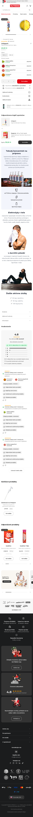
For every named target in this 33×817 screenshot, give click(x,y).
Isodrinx (8, 546)
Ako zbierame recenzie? (16, 342)
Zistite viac (16, 667)
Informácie (5, 320)
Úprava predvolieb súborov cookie (16, 806)
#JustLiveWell (7, 581)
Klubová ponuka (6, 14)
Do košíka (25, 142)
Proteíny (15, 14)
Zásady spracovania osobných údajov (16, 811)
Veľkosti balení (6, 99)
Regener (19, 133)
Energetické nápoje (8, 39)
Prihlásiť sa (16, 718)
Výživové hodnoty (7, 92)
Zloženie (4, 312)
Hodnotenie (5, 96)
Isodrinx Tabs (24, 546)
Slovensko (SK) (17, 797)
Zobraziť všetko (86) (16, 470)
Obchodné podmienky (16, 809)
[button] (30, 34)
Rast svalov (23, 14)
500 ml (11, 55)
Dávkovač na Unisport (8, 502)
